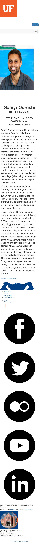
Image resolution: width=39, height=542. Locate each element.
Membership (7, 291)
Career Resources (9, 297)
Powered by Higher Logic (19, 541)
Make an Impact (8, 302)
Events (6, 293)
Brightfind (13, 509)
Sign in (35, 25)
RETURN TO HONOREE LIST (9, 278)
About (5, 300)
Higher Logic (29, 509)
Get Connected (8, 296)
